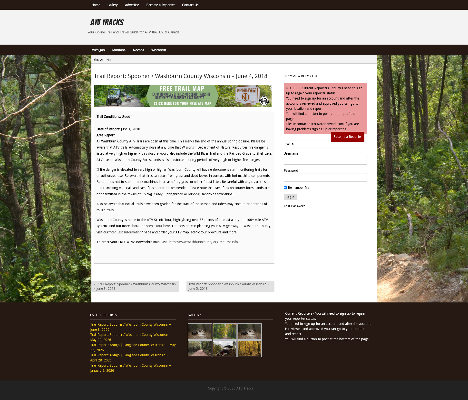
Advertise (132, 5)
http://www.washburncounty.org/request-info (203, 242)
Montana (119, 50)
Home (95, 5)
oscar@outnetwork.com (326, 124)
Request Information (126, 232)
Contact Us (190, 5)
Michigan (98, 50)
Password (291, 170)
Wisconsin (158, 50)
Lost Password (294, 206)
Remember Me (298, 188)
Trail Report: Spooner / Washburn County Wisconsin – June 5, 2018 (228, 286)
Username (291, 153)
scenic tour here (158, 226)
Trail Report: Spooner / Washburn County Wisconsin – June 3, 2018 (134, 286)
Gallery (112, 5)
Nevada (138, 50)
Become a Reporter (160, 5)
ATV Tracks (106, 22)
